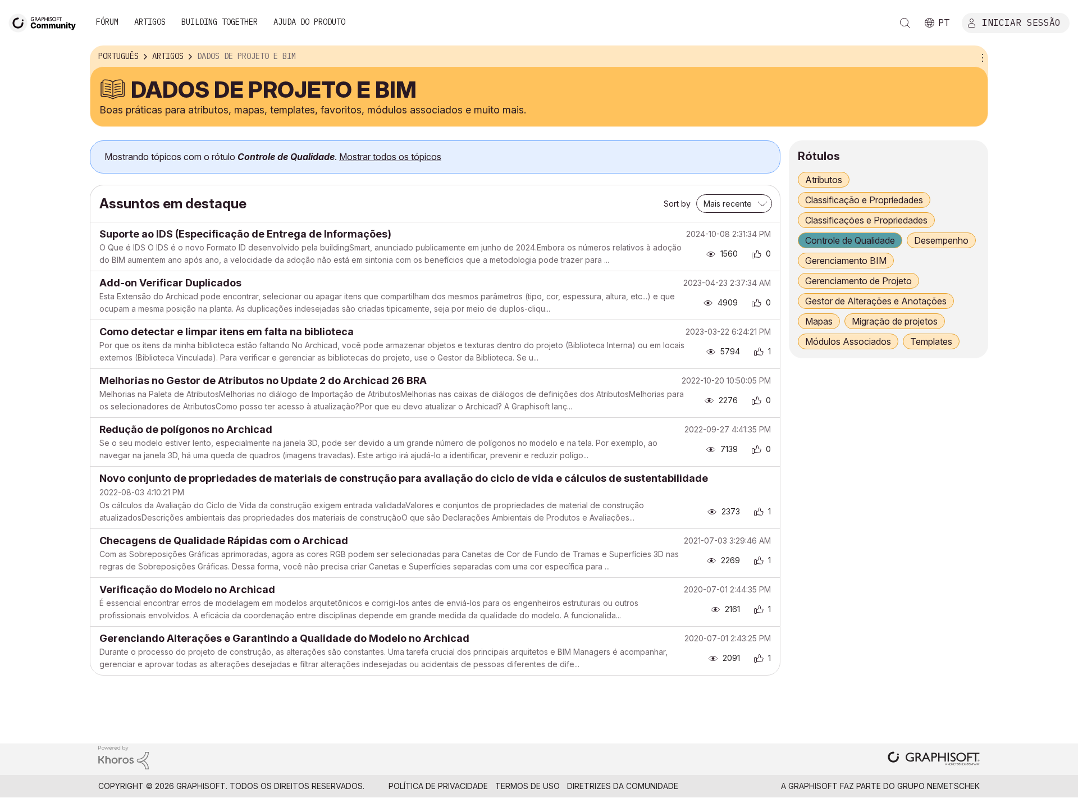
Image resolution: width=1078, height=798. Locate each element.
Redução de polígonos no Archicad (185, 429)
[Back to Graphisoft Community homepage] (46, 21)
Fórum (107, 22)
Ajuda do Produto (309, 22)
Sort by (677, 203)
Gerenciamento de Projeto (858, 280)
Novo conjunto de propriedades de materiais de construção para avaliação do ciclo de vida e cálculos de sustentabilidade (403, 478)
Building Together (219, 22)
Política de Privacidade (438, 786)
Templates (931, 341)
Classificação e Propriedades (864, 200)
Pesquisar (905, 23)
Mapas (819, 321)
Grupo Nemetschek (938, 786)
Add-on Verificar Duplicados (170, 283)
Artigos (150, 22)
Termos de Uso (527, 786)
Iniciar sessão (1021, 22)
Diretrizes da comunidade (622, 786)
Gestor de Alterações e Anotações (876, 301)
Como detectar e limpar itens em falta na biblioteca (226, 332)
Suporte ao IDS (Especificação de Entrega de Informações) (245, 234)
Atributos (823, 179)
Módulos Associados (848, 341)
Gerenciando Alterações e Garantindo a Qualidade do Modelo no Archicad (284, 638)
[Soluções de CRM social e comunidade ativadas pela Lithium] (123, 756)
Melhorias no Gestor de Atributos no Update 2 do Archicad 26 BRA (263, 380)
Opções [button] (981, 56)
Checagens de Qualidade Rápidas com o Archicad (223, 540)
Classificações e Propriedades (866, 220)
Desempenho (941, 240)
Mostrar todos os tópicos (390, 156)
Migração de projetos (895, 321)
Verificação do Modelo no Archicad (187, 589)
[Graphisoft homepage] (934, 759)
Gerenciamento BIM (846, 260)
